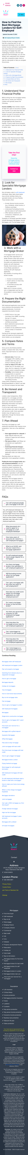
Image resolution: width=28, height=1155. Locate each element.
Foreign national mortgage (10, 808)
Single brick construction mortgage (12, 716)
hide (17, 67)
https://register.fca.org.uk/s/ (12, 1064)
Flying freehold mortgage (9, 763)
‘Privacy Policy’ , (7, 884)
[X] (24, 5)
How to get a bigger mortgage (11, 756)
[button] (14, 504)
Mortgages (5, 712)
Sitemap (4, 895)
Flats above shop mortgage (10, 742)
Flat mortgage (6, 701)
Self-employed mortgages (10, 709)
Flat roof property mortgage (10, 669)
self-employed (20, 192)
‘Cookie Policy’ (6, 887)
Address (14, 865)
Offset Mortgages (7, 739)
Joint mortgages (7, 799)
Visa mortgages (6, 690)
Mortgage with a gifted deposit (11, 731)
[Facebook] (21, 5)
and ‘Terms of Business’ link (10, 890)
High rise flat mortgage (9, 812)
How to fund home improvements (12, 693)
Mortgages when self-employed (11, 661)
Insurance (14, 986)
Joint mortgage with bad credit (11, 746)
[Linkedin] (18, 5)
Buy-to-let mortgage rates (10, 697)
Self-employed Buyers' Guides (12, 37)
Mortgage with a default (9, 822)
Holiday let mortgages (8, 686)
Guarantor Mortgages (8, 735)
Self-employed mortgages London (12, 665)
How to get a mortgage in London (12, 705)
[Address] (14, 861)
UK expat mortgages (8, 825)
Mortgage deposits (7, 682)
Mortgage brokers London (10, 759)
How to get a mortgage (9, 678)
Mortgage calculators (8, 795)
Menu (22, 14)
